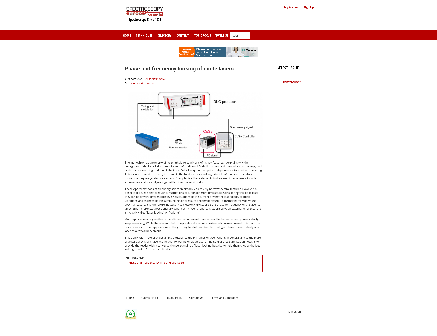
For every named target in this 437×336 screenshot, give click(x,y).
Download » (292, 81)
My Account (292, 7)
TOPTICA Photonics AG (143, 83)
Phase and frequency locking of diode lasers (156, 262)
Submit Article (150, 298)
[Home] (144, 14)
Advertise (221, 35)
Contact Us (196, 298)
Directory (164, 35)
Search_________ (240, 35)
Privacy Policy (173, 298)
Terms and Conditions (224, 298)
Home (127, 35)
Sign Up (309, 7)
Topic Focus (202, 35)
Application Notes (155, 78)
